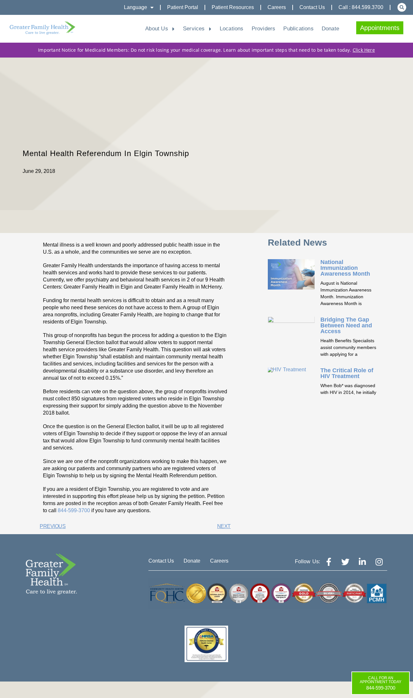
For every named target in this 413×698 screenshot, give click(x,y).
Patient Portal (182, 7)
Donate (330, 29)
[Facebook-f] (329, 562)
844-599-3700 (74, 510)
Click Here (364, 50)
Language (135, 7)
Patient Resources (233, 7)
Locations (232, 29)
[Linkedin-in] (362, 562)
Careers (276, 7)
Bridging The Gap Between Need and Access (346, 325)
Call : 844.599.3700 (360, 7)
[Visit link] (42, 28)
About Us (156, 29)
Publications (298, 29)
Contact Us (312, 7)
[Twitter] (345, 562)
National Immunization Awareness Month (345, 268)
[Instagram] (379, 562)
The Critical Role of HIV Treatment (346, 373)
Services (194, 29)
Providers (264, 29)
